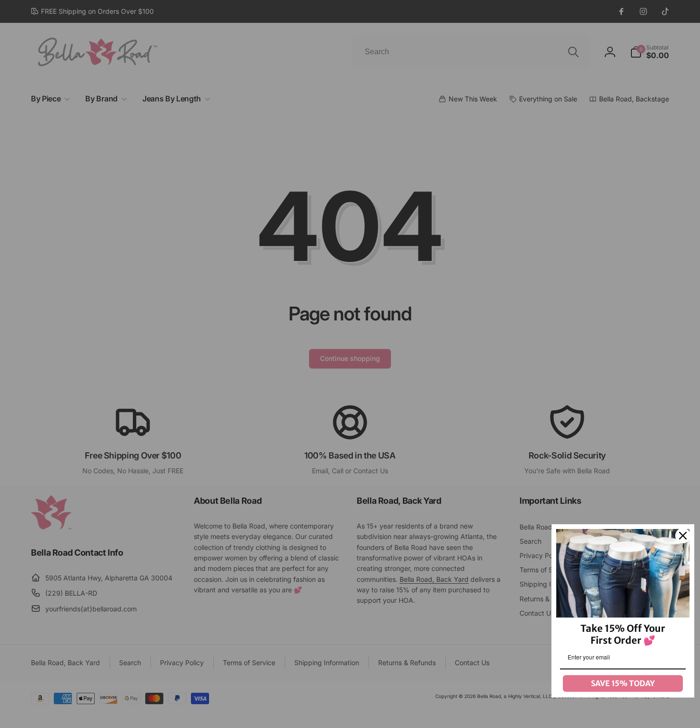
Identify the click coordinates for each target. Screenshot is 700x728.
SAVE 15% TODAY (623, 683)
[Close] (682, 535)
